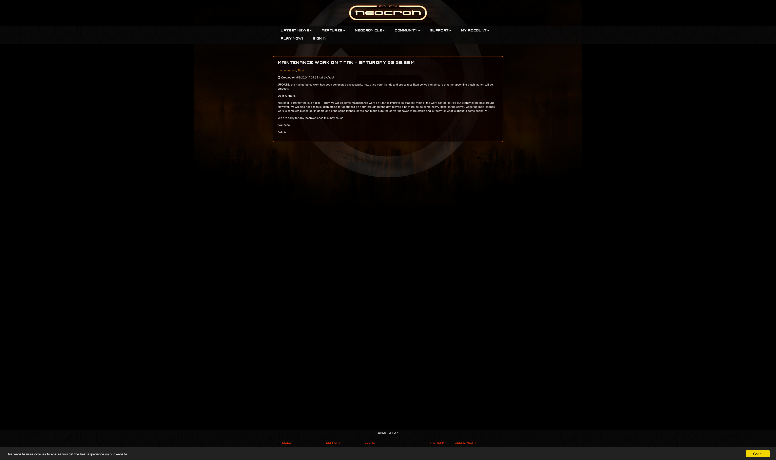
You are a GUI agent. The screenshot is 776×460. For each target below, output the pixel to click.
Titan (301, 70)
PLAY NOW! (292, 38)
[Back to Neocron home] (388, 12)
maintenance (287, 70)
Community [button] (406, 30)
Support (333, 443)
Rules (286, 443)
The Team (437, 443)
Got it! (757, 453)
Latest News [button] (295, 30)
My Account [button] (474, 30)
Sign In (319, 38)
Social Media (465, 443)
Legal (370, 443)
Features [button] (332, 30)
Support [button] (439, 30)
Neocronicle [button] (368, 30)
